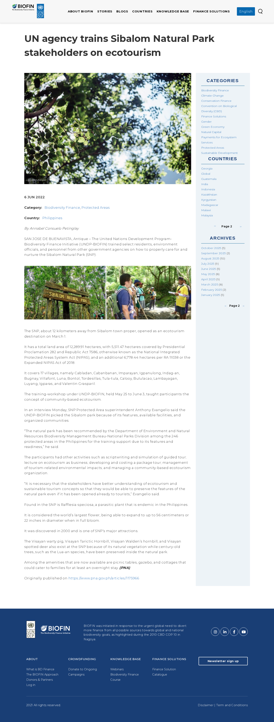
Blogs (122, 11)
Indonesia (208, 189)
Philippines (52, 218)
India (204, 184)
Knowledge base (173, 11)
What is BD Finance (40, 669)
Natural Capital (211, 132)
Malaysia (207, 215)
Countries (142, 11)
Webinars (117, 669)
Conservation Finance (216, 101)
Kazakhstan (209, 194)
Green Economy (212, 127)
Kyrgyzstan (208, 200)
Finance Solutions (211, 11)
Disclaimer (205, 705)
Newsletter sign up (223, 661)
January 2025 (210, 295)
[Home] (28, 11)
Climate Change (212, 95)
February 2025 (211, 289)
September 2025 (213, 253)
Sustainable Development (219, 153)
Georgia (206, 168)
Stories (104, 11)
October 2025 (211, 248)
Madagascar (209, 205)
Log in (30, 685)
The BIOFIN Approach (42, 674)
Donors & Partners (39, 680)
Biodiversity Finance (62, 208)
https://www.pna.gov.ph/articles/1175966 (103, 578)
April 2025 (208, 279)
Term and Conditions (232, 705)
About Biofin (80, 11)
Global (205, 173)
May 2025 (208, 274)
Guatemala (208, 179)
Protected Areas (95, 208)
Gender (206, 121)
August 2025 (210, 258)
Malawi (206, 210)
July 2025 (207, 263)
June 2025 (208, 269)
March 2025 (209, 284)
